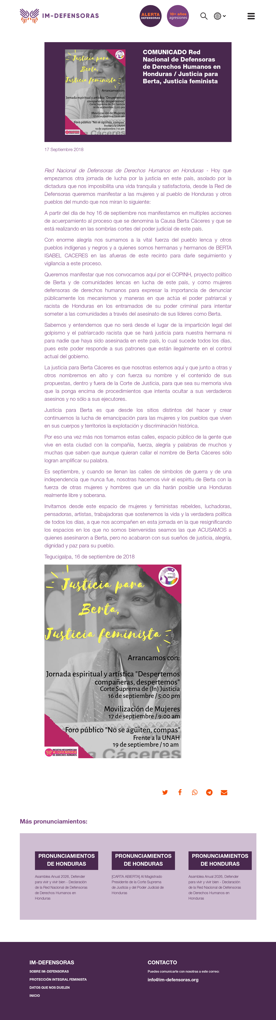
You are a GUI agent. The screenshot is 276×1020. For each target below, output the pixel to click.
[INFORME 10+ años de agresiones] (178, 16)
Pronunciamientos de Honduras (66, 860)
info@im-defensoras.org (173, 980)
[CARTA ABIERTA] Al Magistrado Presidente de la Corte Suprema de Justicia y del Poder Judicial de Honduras (138, 885)
